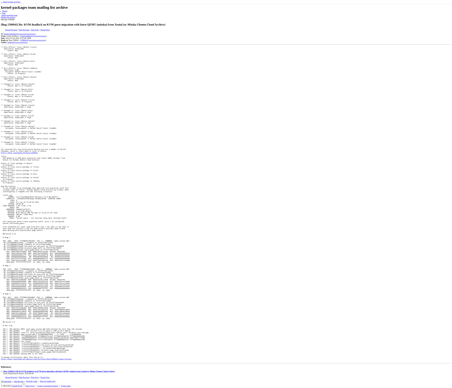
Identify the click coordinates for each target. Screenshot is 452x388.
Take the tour (19, 381)
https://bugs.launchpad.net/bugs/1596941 (19, 153)
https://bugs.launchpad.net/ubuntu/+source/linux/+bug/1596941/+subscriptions (36, 359)
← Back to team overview (10, 2)
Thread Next (45, 30)
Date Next (35, 30)
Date (3, 13)
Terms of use (30, 386)
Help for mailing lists (47, 381)
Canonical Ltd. (16, 386)
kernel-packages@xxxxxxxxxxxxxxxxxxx (20, 34)
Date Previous (24, 30)
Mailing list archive (8, 17)
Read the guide (31, 381)
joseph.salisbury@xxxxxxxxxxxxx (33, 36)
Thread (4, 11)
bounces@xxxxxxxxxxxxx (18, 42)
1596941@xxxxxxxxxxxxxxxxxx (33, 40)
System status (66, 386)
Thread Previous (11, 30)
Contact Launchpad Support (47, 386)
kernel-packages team (9, 15)
